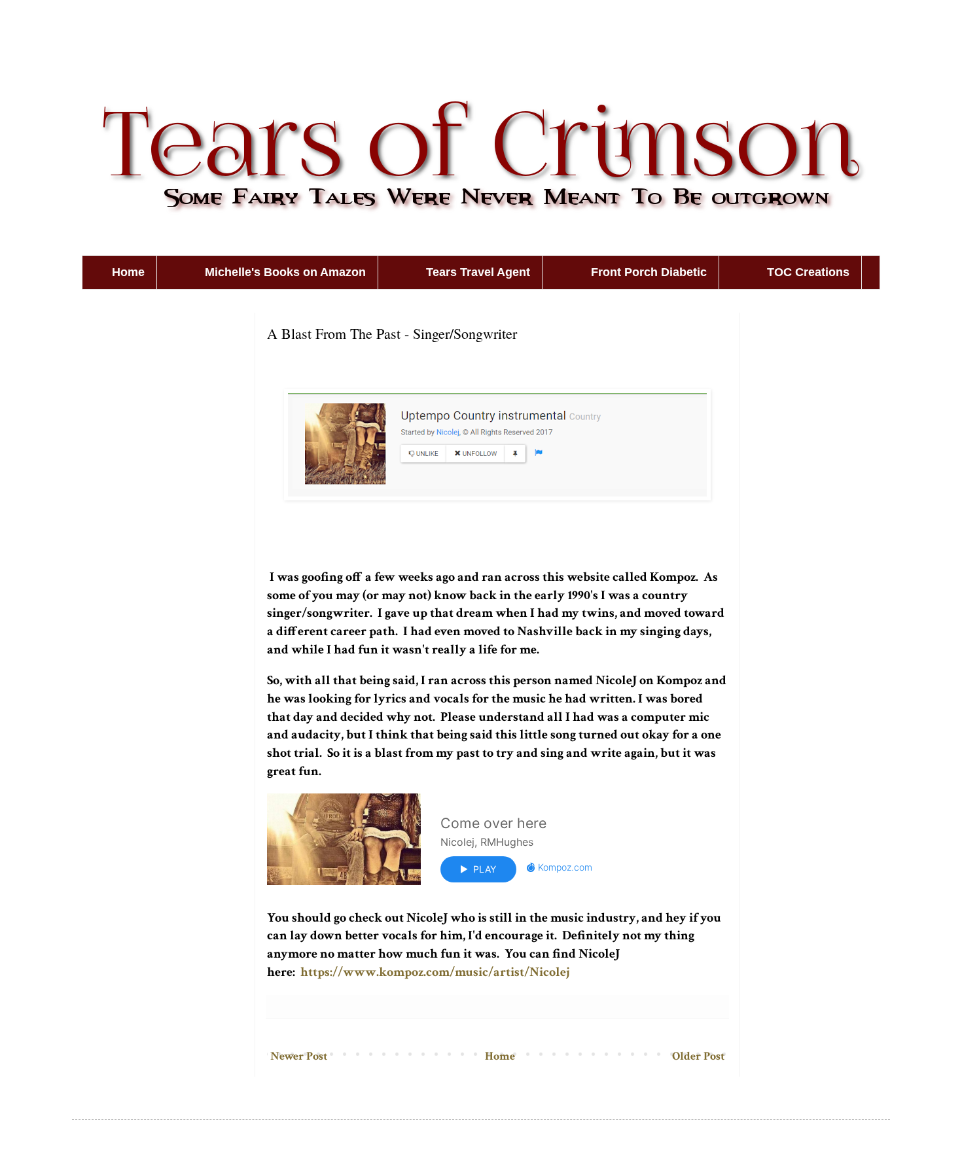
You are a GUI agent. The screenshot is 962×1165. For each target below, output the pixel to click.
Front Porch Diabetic (649, 272)
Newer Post (298, 1056)
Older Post (698, 1056)
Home (128, 272)
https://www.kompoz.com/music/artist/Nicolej (435, 972)
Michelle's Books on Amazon (285, 272)
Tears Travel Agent (478, 272)
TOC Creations (808, 272)
